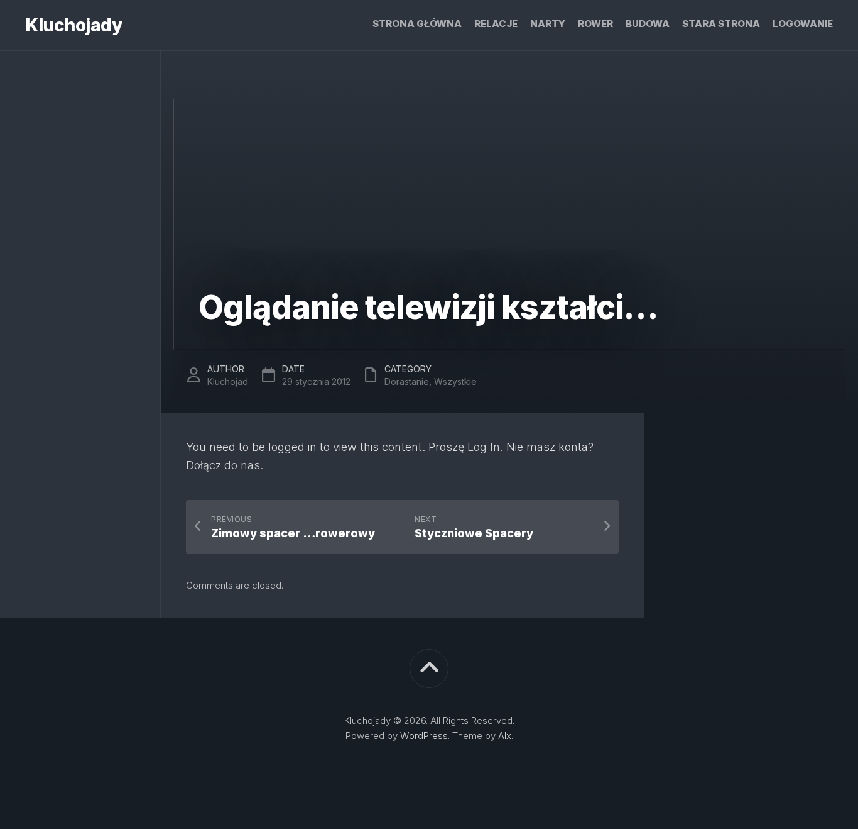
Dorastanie (406, 381)
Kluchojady (73, 25)
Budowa (648, 24)
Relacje (496, 24)
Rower (595, 24)
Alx (504, 736)
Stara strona (721, 24)
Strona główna (417, 24)
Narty (547, 24)
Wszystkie (455, 381)
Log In (483, 446)
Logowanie (803, 24)
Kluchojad (227, 381)
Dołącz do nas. (224, 465)
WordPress (424, 736)
